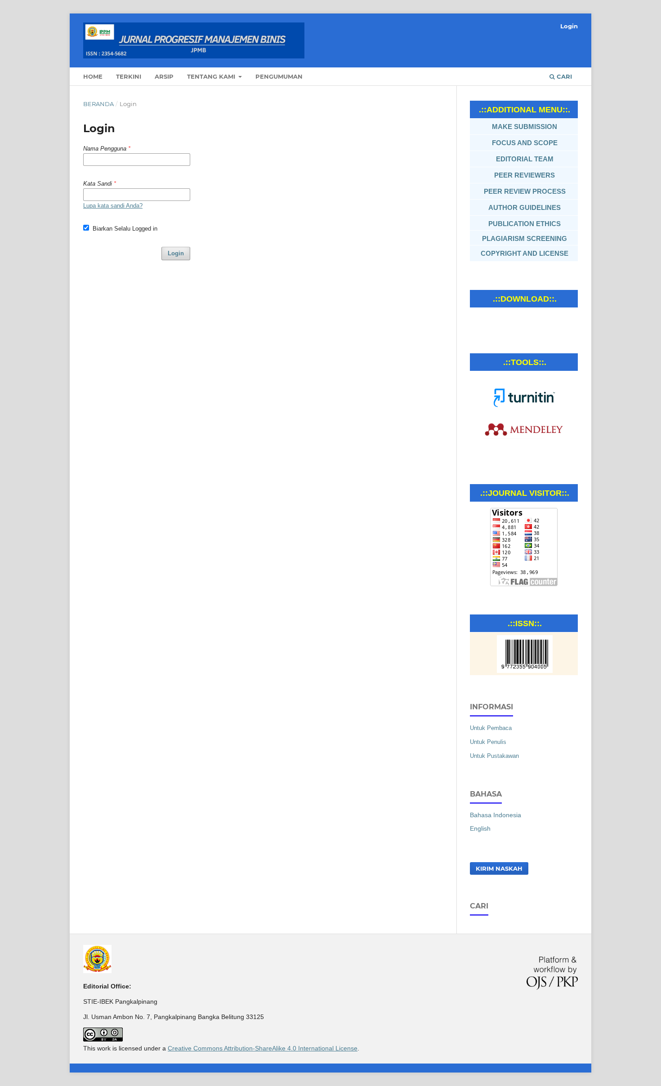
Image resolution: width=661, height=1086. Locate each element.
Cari (563, 76)
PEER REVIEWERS (524, 175)
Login (569, 26)
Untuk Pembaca (491, 728)
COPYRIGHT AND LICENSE (524, 253)
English (480, 828)
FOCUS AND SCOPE (525, 143)
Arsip (164, 76)
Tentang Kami (212, 76)
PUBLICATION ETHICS (524, 223)
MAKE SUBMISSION (524, 126)
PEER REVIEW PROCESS (525, 191)
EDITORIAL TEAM (525, 159)
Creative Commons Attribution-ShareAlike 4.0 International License (262, 1048)
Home (93, 76)
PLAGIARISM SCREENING (524, 238)
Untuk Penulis (488, 742)
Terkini (128, 76)
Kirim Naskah (499, 868)
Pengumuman (279, 76)
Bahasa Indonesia (495, 815)
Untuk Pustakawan (494, 755)
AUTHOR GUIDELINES (524, 207)
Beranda (98, 103)
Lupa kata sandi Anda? (113, 205)
